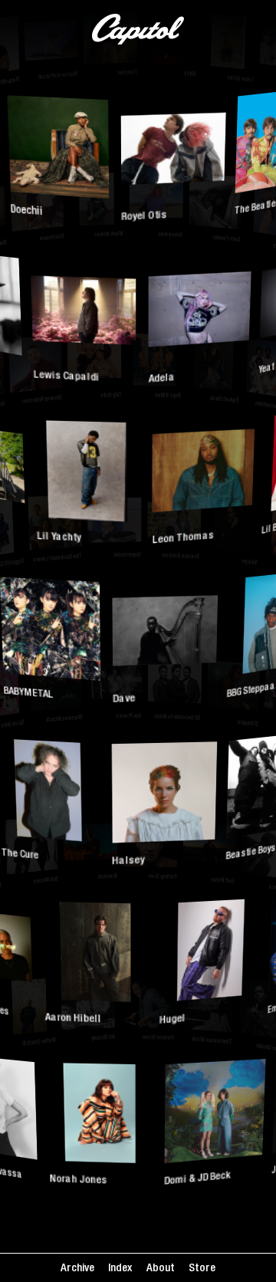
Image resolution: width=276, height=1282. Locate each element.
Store (202, 1268)
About (160, 1268)
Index (120, 1268)
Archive (77, 1268)
